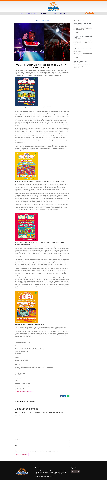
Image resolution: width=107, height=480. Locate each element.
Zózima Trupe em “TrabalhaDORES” (83, 23)
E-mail (17, 439)
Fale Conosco (64, 13)
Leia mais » (76, 32)
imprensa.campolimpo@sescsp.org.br (24, 391)
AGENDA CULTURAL (30, 13)
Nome (17, 433)
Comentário (18, 415)
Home (21, 13)
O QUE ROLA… (43, 13)
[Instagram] (89, 13)
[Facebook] (72, 471)
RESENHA (53, 13)
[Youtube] (92, 13)
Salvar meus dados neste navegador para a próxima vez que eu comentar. (36, 451)
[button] (61, 396)
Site (16, 445)
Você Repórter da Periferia (80, 61)
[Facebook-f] (86, 13)
